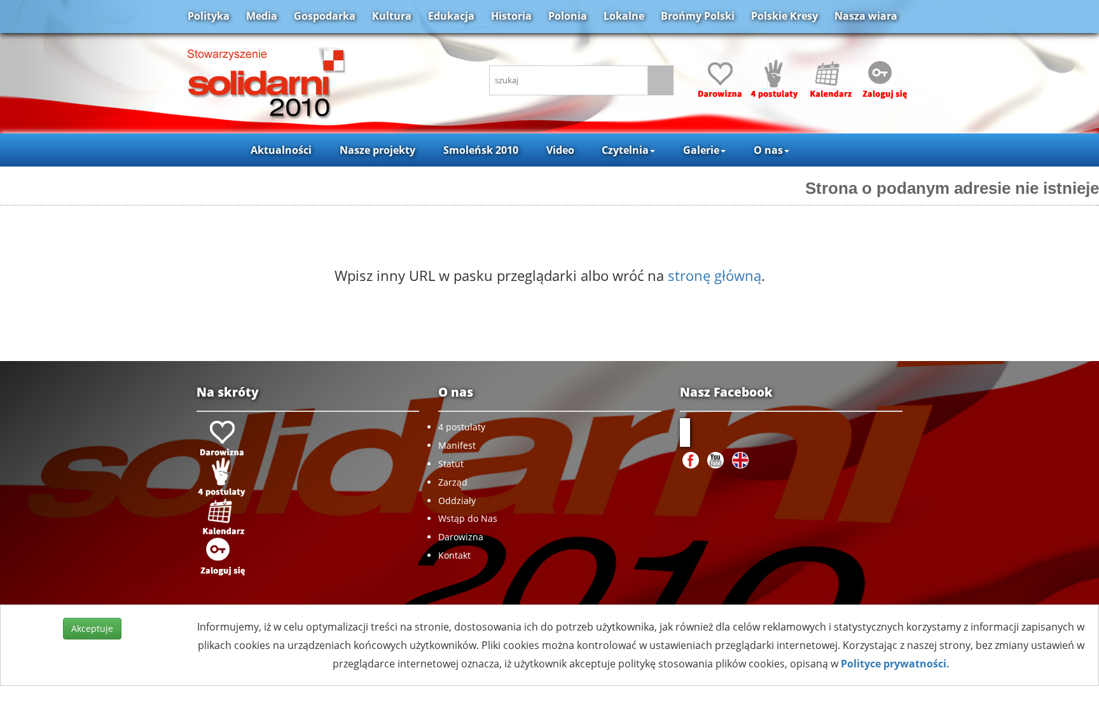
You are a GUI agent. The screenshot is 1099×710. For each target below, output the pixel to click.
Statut (451, 464)
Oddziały (457, 501)
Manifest (457, 445)
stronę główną (714, 275)
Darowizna (460, 537)
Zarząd (452, 482)
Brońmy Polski (698, 16)
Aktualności (281, 150)
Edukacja (451, 16)
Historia (511, 16)
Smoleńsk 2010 (480, 150)
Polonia (567, 16)
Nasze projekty (377, 150)
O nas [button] (768, 150)
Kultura (391, 16)
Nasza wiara (865, 16)
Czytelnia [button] (625, 150)
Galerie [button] (701, 150)
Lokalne (624, 16)
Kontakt (454, 555)
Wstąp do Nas (467, 518)
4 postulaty (461, 427)
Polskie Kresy (784, 16)
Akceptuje (92, 628)
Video (560, 150)
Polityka (209, 16)
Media (261, 16)
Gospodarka (325, 16)
